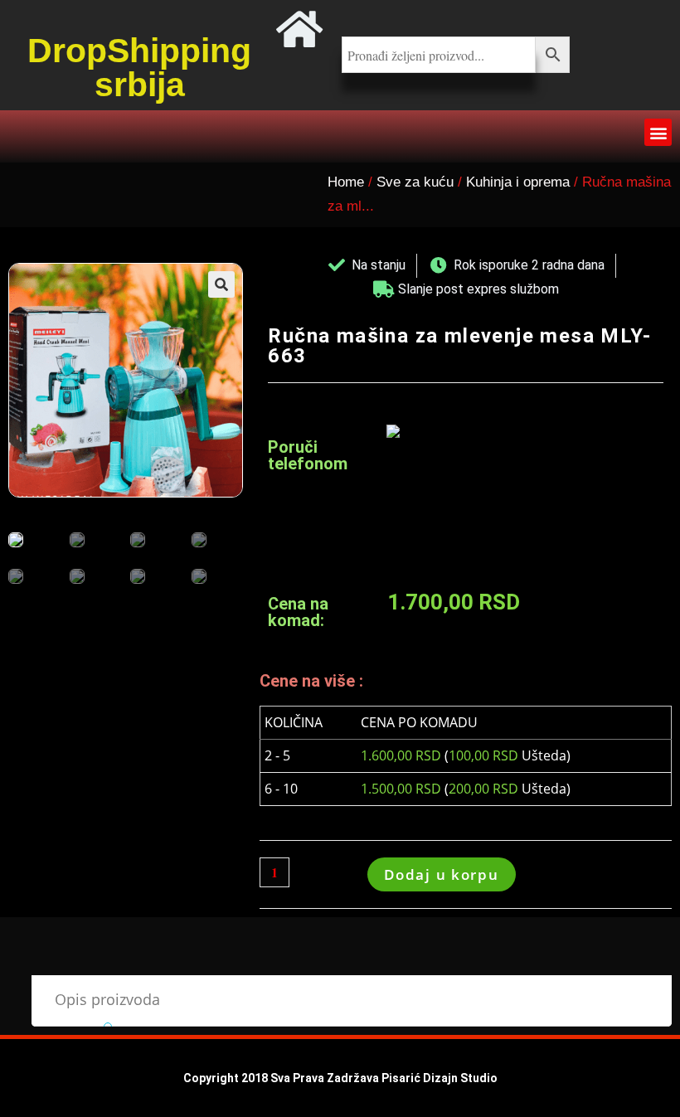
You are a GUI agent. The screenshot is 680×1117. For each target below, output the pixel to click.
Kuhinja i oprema (518, 182)
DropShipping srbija (139, 68)
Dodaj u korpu (441, 874)
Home (346, 182)
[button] (658, 132)
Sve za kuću (415, 182)
